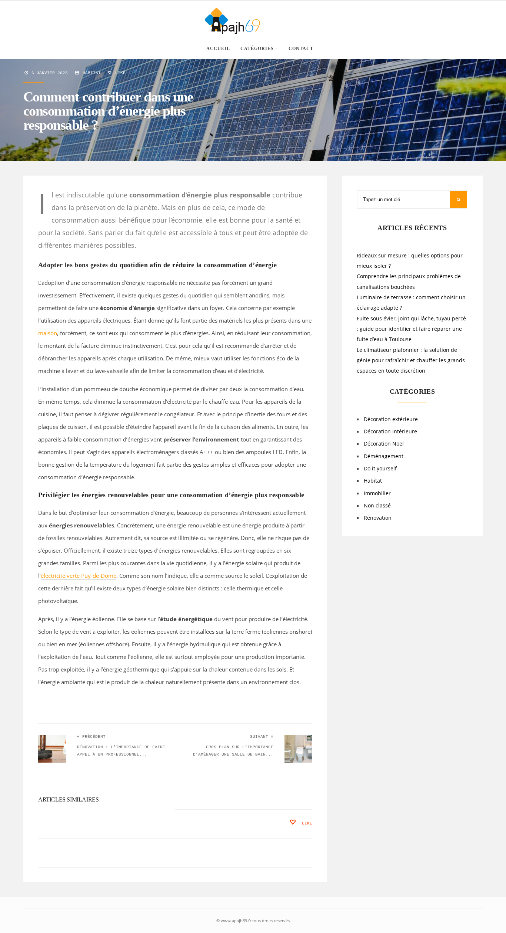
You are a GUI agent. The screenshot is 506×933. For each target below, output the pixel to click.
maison (47, 333)
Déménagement (383, 456)
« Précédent (91, 736)
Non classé (377, 505)
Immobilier (377, 493)
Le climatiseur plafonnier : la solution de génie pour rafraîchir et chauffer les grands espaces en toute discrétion (411, 360)
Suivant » (261, 736)
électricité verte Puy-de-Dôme (78, 575)
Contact (301, 48)
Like (119, 73)
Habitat (92, 73)
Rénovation (378, 517)
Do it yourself (380, 468)
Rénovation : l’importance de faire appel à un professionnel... (121, 751)
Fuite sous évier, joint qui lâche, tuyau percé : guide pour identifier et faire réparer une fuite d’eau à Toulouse (411, 329)
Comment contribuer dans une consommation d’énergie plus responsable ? (108, 111)
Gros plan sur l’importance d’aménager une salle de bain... (233, 751)
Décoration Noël (384, 443)
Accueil (218, 48)
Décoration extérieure (391, 419)
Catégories (257, 48)
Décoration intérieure (390, 431)
